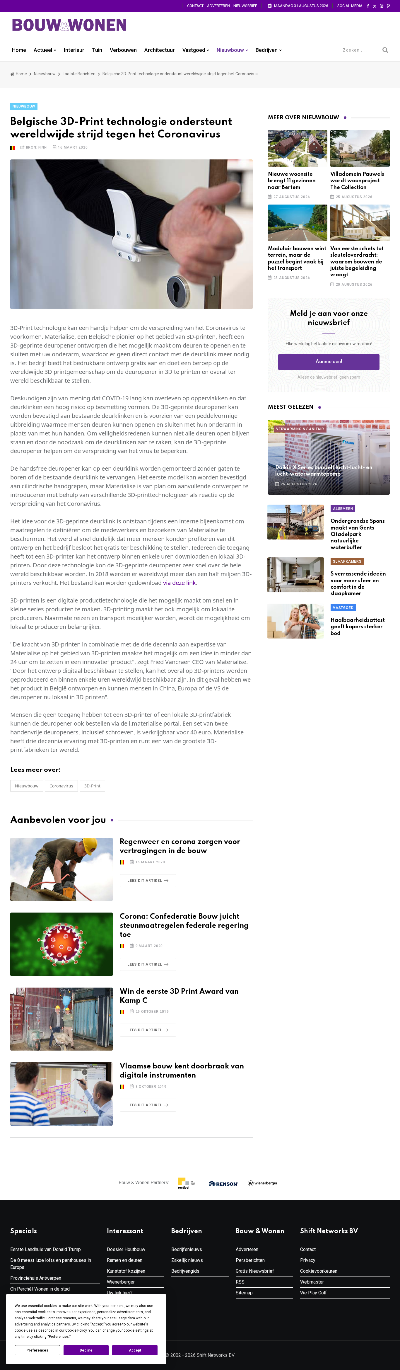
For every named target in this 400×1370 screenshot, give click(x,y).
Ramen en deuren (124, 1260)
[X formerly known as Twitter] (375, 6)
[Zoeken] (385, 50)
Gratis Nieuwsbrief (255, 1271)
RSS (240, 1282)
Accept (135, 1350)
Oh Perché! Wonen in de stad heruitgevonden (40, 1292)
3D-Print (92, 786)
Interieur (74, 50)
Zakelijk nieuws (187, 1260)
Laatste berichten (79, 74)
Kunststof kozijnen (126, 1271)
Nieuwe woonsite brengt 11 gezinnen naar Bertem (292, 181)
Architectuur (159, 50)
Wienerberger (121, 1282)
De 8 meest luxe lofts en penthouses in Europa (50, 1263)
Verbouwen (123, 50)
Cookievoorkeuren (318, 1271)
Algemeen (343, 509)
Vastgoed (193, 50)
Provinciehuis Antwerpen (35, 1278)
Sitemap (244, 1293)
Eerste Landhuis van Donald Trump (45, 1249)
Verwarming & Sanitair (300, 429)
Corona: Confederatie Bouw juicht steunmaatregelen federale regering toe (184, 926)
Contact (195, 6)
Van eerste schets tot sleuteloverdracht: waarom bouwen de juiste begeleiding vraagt (357, 262)
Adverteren (218, 6)
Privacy (307, 1260)
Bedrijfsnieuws (186, 1249)
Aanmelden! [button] (329, 362)
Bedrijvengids (185, 1271)
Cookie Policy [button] (76, 1330)
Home (19, 50)
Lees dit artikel (144, 881)
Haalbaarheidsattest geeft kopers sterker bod (358, 627)
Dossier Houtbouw (126, 1249)
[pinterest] (388, 6)
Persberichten (250, 1260)
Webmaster (312, 1282)
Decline (86, 1350)
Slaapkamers (347, 561)
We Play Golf (313, 1293)
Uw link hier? (120, 1293)
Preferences (37, 1350)
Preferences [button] (59, 1337)
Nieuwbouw (230, 50)
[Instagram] (381, 6)
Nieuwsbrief (245, 6)
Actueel (43, 50)
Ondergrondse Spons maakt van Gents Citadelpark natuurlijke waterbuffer (358, 534)
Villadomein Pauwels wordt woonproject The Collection (357, 181)
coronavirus (61, 786)
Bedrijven (267, 50)
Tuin (97, 50)
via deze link (179, 583)
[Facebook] (368, 6)
